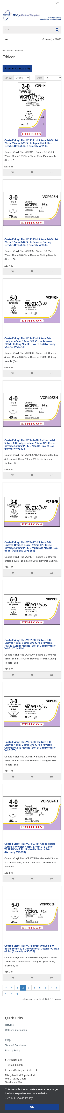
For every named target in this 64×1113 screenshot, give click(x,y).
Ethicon (19, 50)
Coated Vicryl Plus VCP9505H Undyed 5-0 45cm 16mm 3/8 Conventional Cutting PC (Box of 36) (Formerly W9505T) (31, 949)
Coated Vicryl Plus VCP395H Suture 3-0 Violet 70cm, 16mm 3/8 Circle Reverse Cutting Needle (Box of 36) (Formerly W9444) (31, 242)
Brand (10, 50)
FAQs (8, 1040)
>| (17, 993)
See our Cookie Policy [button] (19, 1098)
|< (6, 987)
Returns (9, 1024)
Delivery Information (16, 1030)
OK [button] (32, 1106)
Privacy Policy (12, 1050)
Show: (39, 78)
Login (56, 2)
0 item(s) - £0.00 (51, 39)
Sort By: (8, 78)
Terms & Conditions (15, 1045)
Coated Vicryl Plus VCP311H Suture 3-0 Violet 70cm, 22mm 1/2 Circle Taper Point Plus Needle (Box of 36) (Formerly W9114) (31, 143)
